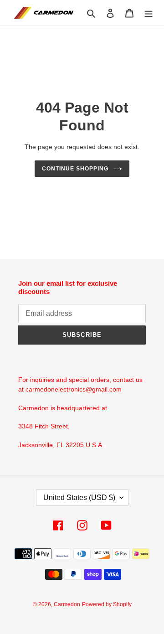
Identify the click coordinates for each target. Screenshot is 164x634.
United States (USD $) (79, 497)
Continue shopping (75, 168)
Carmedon (67, 604)
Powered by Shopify (107, 604)
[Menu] (148, 13)
